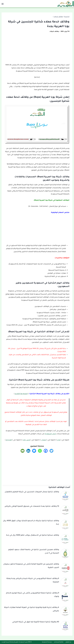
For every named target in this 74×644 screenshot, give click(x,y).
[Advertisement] (37, 49)
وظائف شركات (54, 31)
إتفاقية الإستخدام (58, 642)
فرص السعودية (50, 434)
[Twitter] (51, 451)
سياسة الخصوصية (47, 642)
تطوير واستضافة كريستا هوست (10, 642)
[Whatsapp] (40, 451)
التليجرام (9, 440)
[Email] (22, 451)
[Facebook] (46, 451)
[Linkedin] (28, 451)
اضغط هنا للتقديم (21, 394)
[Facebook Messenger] (34, 451)
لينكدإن (43, 440)
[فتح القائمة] (3, 4)
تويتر (58, 440)
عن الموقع (68, 642)
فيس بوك (26, 440)
